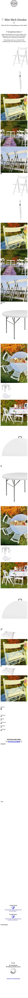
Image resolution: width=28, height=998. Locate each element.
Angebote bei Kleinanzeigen (13, 978)
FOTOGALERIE (14, 742)
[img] (14, 3)
